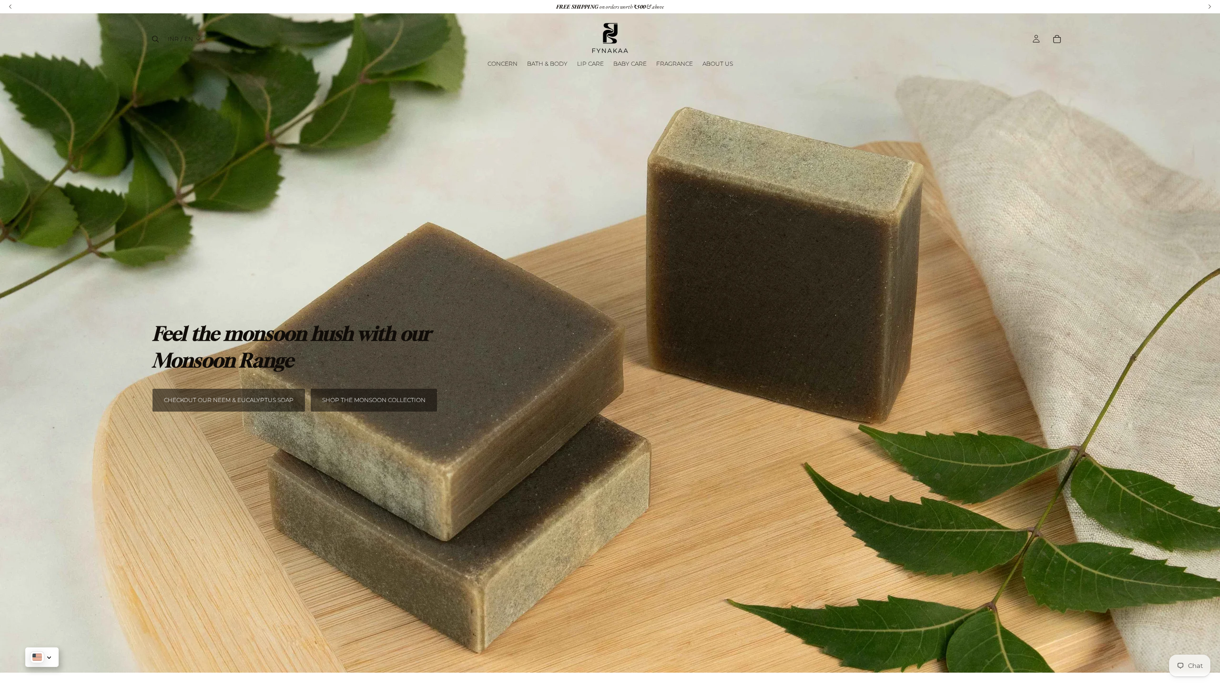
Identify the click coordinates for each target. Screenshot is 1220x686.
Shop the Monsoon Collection (374, 400)
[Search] (155, 39)
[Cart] (1057, 39)
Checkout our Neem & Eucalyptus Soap (229, 400)
